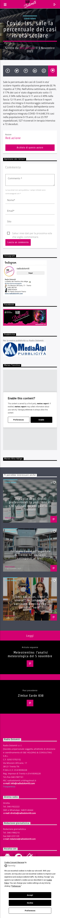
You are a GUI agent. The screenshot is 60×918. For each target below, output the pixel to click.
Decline (30, 903)
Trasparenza (9, 786)
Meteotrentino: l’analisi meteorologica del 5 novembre (30, 654)
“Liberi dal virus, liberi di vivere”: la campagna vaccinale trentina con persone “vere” (30, 602)
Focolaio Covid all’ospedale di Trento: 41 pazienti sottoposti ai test (31, 554)
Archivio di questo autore (30, 147)
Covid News (30, 18)
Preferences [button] (16, 886)
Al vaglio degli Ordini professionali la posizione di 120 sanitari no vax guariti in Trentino (30, 504)
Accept (30, 895)
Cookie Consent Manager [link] (14, 862)
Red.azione (27, 48)
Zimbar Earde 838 (31, 695)
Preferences (30, 911)
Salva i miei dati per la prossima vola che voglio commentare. (32, 233)
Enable (41, 420)
